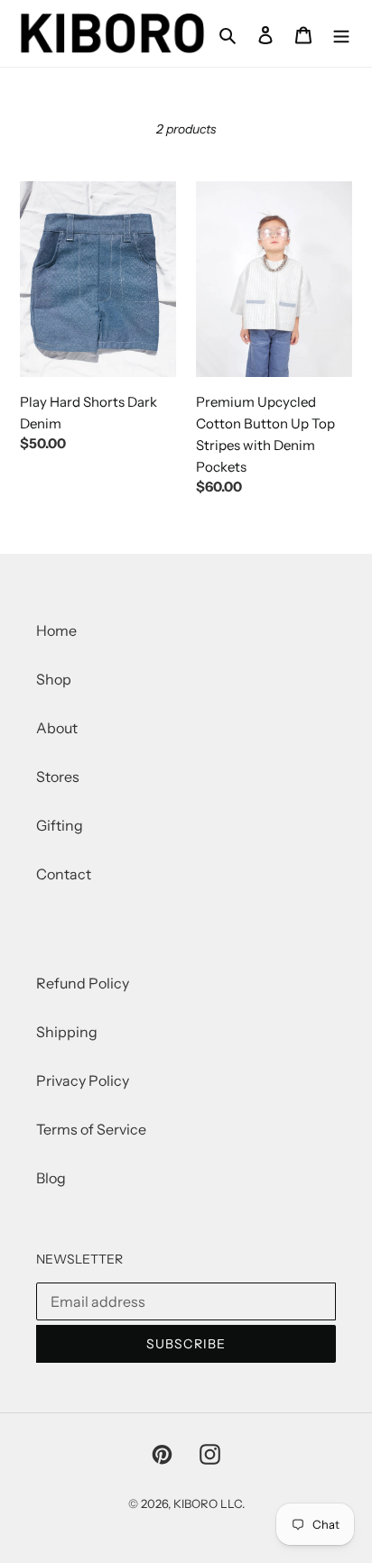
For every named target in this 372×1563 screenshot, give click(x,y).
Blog (51, 1178)
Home (56, 630)
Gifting (59, 825)
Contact (63, 874)
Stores (57, 777)
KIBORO (195, 1503)
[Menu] (341, 33)
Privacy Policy (82, 1080)
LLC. (232, 1503)
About (57, 728)
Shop (53, 679)
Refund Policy (82, 983)
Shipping (67, 1032)
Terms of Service (91, 1129)
